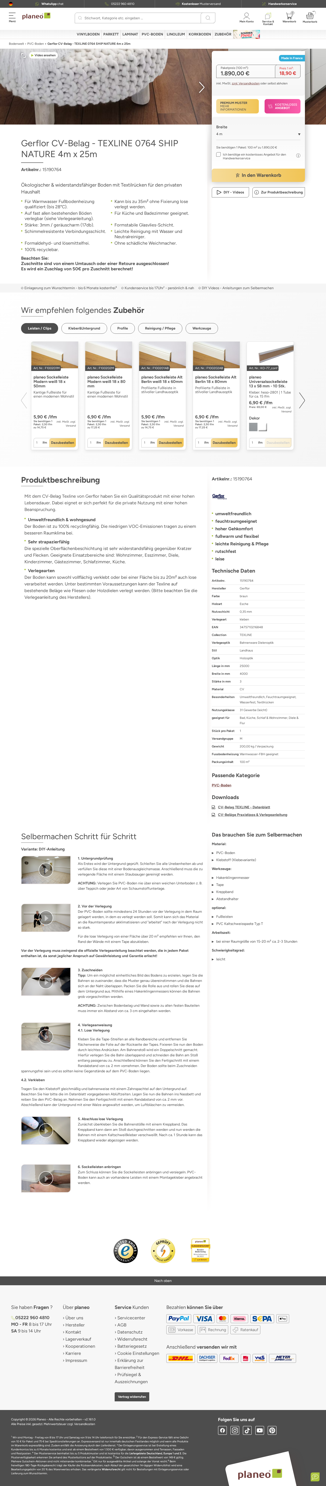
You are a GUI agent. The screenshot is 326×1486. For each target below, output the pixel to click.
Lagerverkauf (78, 1339)
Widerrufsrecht (132, 1339)
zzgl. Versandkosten (246, 83)
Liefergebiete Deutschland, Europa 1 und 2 (155, 1453)
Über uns (74, 1317)
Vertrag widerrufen (132, 1397)
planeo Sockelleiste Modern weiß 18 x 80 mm (106, 381)
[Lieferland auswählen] (11, 4)
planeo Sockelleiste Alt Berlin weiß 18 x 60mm (162, 379)
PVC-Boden (35, 44)
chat (52, 4)
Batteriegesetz (132, 1346)
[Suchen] (80, 18)
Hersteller (75, 1325)
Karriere (73, 1353)
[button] (11, 4)
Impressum (76, 1360)
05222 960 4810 (122, 4)
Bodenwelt (16, 44)
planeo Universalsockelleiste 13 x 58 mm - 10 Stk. (268, 381)
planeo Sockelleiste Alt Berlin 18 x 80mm (215, 379)
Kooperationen (80, 1346)
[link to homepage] (36, 16)
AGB (121, 1325)
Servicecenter (131, 1317)
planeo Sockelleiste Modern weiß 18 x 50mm (51, 381)
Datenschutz (130, 1332)
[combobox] (258, 136)
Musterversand (201, 4)
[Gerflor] (258, 496)
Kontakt (73, 1332)
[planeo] (260, 1474)
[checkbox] (255, 156)
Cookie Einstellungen (138, 1353)
